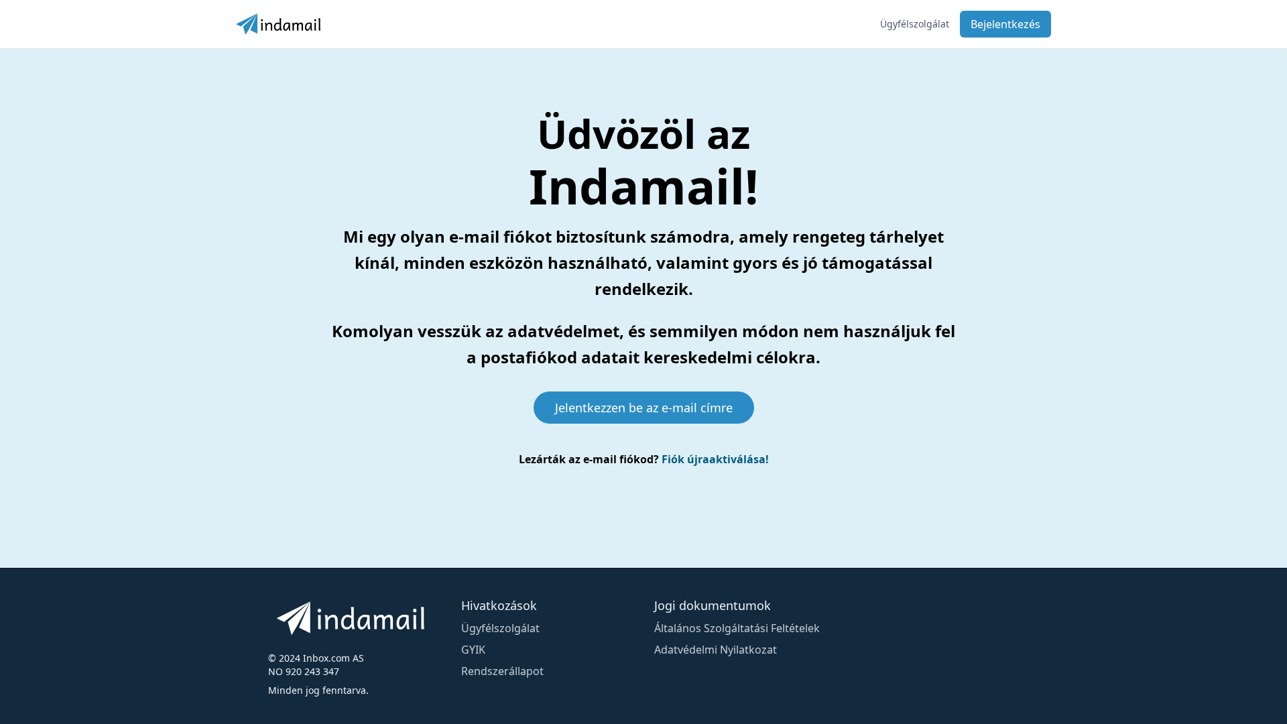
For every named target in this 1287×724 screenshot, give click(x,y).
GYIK (473, 649)
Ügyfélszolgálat (914, 23)
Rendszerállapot (502, 671)
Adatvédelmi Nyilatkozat (715, 649)
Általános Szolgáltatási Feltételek (737, 628)
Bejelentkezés (1005, 24)
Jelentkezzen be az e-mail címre (644, 408)
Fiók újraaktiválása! (715, 459)
